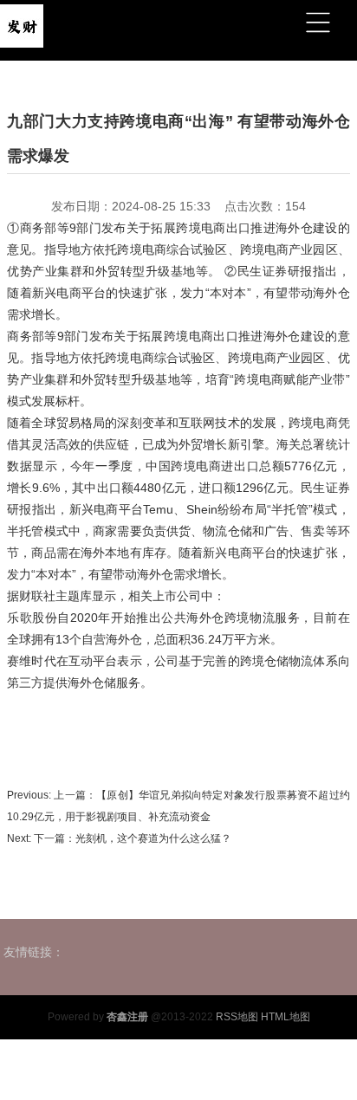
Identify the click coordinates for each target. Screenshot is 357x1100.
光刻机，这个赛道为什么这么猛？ (153, 838)
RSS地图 (237, 1017)
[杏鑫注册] (21, 24)
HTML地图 (285, 1017)
